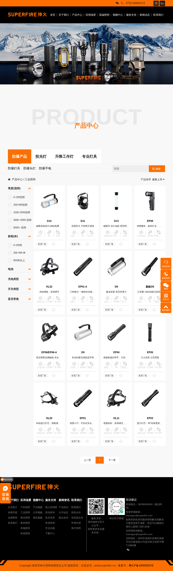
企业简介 (12, 507)
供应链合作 (77, 517)
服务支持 (131, 14)
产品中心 (77, 14)
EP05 (150, 352)
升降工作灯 (64, 156)
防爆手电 (45, 168)
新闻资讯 (64, 500)
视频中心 (118, 14)
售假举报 (50, 523)
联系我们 (158, 14)
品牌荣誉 (12, 517)
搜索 (158, 168)
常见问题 (50, 528)
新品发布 (63, 517)
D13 (116, 220)
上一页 (87, 460)
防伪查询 (50, 512)
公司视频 (37, 512)
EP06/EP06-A (49, 352)
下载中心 (50, 533)
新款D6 (150, 286)
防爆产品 (19, 156)
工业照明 (30, 179)
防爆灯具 (14, 168)
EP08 (150, 220)
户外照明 (25, 507)
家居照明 (25, 523)
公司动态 (63, 512)
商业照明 (25, 517)
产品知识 (63, 507)
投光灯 (41, 156)
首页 (52, 14)
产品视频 (37, 507)
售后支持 (50, 517)
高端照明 (104, 14)
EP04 (116, 352)
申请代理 (76, 523)
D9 (82, 352)
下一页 (112, 460)
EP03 (150, 418)
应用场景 (91, 14)
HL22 (49, 286)
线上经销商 (51, 507)
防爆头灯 (29, 168)
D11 (83, 220)
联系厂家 (42, 244)
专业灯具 (89, 156)
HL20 (49, 418)
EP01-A (82, 286)
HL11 (116, 418)
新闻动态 (145, 14)
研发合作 (76, 512)
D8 (116, 286)
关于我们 (64, 14)
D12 (49, 220)
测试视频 (37, 517)
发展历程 (12, 512)
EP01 (83, 418)
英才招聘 (76, 528)
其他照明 (25, 533)
